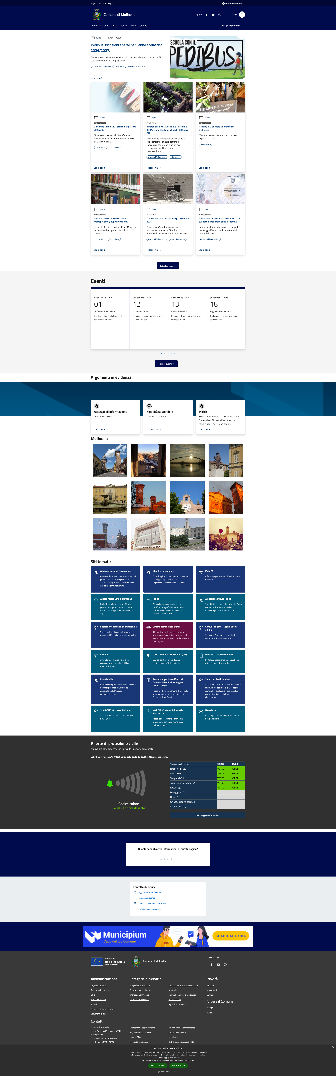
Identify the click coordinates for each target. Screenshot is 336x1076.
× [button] (333, 1047)
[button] (168, 1071)
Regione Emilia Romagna (102, 3)
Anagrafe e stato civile (140, 985)
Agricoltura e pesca (177, 1004)
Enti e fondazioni (98, 999)
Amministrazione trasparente (182, 1027)
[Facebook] (205, 14)
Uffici (93, 994)
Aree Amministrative (100, 990)
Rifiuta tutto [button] (178, 1065)
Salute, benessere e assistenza (182, 994)
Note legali (173, 1037)
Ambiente (173, 990)
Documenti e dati (98, 1013)
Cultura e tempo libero (140, 990)
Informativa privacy (177, 1032)
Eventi (210, 1012)
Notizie (99, 37)
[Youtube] (212, 14)
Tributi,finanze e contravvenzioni (183, 985)
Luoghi (210, 1007)
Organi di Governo (99, 985)
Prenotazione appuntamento (142, 1027)
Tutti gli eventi (165, 363)
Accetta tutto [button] (157, 1066)
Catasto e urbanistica (139, 999)
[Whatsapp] (218, 14)
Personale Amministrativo (102, 1009)
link (193, 1060)
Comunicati (212, 990)
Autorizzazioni (175, 999)
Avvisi (154, 209)
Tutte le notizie (166, 265)
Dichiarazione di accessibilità (181, 1041)
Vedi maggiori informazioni (207, 815)
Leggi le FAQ (135, 1037)
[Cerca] (242, 14)
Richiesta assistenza (139, 1041)
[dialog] (168, 1060)
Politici (94, 1004)
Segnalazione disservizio (140, 1032)
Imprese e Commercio (139, 994)
